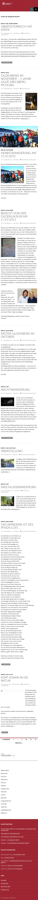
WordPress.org (5, 890)
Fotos (11, 674)
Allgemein (3, 770)
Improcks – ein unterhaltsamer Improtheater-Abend (15, 843)
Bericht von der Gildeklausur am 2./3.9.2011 (14, 216)
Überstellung (12, 451)
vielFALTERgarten (7, 62)
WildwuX (4, 732)
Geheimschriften (9, 857)
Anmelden (3, 880)
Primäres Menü (36, 9)
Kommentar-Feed (5, 886)
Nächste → (19, 743)
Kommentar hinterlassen (28, 159)
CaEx (7, 448)
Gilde (7, 72)
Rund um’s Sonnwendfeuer (15, 865)
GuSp (7, 386)
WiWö (2, 813)
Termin (2, 804)
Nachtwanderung (15, 389)
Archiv (2, 754)
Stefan (17, 88)
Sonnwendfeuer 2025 (19, 854)
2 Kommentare (25, 88)
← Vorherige (6, 739)
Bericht (3, 23)
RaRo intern (9, 521)
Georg (17, 393)
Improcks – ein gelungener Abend (10, 840)
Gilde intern (9, 150)
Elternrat (3, 779)
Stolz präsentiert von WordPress (8, 897)
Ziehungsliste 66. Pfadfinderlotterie (10, 833)
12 (35, 739)
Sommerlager (6, 664)
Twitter (3, 807)
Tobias (17, 531)
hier (9, 658)
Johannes (17, 33)
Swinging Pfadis (5, 801)
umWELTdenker (13, 23)
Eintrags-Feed (4, 883)
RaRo (14, 448)
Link (7, 23)
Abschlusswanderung (18, 487)
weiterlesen (25, 118)
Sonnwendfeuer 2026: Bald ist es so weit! (12, 837)
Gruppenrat (4, 788)
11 (31, 739)
